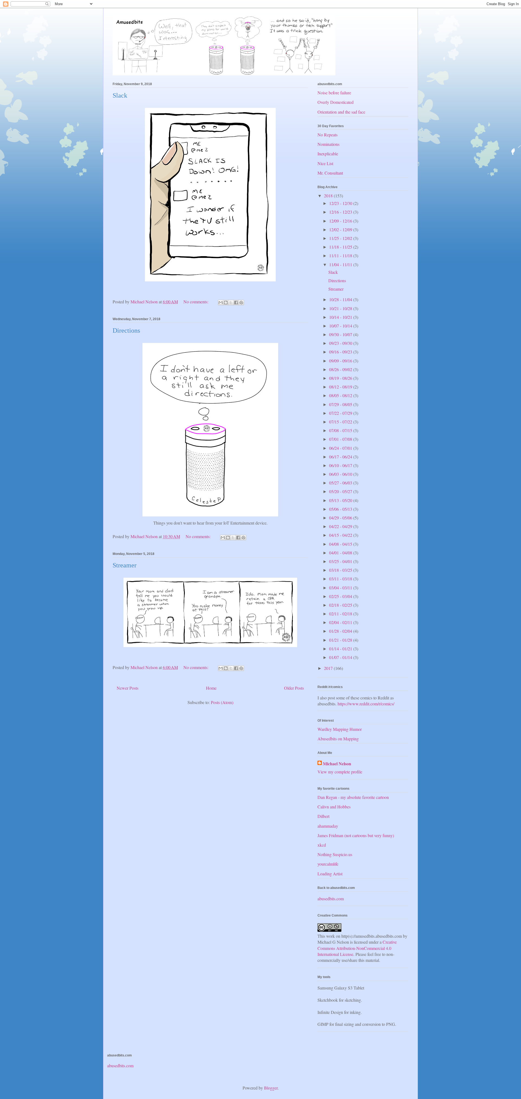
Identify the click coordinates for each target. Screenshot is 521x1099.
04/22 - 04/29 (341, 526)
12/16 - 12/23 (341, 212)
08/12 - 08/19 (341, 387)
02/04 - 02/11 (341, 622)
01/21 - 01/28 (341, 640)
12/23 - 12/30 (341, 203)
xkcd (321, 845)
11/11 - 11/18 (341, 255)
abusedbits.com (330, 898)
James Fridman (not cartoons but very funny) (355, 835)
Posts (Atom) (222, 702)
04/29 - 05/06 (341, 517)
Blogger (271, 1088)
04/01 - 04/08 (341, 552)
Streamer (124, 565)
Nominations (328, 144)
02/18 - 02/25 (341, 605)
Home (211, 688)
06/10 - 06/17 (341, 465)
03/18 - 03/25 (341, 570)
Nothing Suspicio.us (334, 854)
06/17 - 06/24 (341, 456)
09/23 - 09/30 (341, 343)
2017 (329, 668)
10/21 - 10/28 (341, 308)
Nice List (325, 163)
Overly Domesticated (335, 102)
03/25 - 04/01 (341, 561)
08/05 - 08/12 (341, 395)
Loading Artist (329, 873)
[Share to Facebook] (236, 302)
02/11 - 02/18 (341, 613)
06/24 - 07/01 (341, 448)
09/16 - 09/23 (341, 352)
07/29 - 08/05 (341, 404)
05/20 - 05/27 (341, 491)
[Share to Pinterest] (241, 302)
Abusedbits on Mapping (338, 738)
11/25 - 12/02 (341, 238)
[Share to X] (231, 302)
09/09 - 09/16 (341, 361)
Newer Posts (127, 688)
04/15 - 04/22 (341, 535)
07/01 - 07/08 (341, 439)
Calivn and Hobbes (334, 806)
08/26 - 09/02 (341, 369)
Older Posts (294, 688)
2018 (329, 195)
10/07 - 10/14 (341, 326)
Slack (120, 95)
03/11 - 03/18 (341, 578)
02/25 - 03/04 (341, 596)
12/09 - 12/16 (341, 221)
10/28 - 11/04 (341, 299)
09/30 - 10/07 (341, 334)
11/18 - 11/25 (341, 247)
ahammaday (327, 826)
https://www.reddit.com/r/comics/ (366, 703)
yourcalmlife (327, 864)
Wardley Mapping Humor (339, 729)
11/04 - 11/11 (341, 264)
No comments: (196, 301)
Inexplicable (327, 153)
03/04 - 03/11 (341, 587)
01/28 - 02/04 (341, 631)
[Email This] (220, 302)
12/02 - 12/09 (341, 229)
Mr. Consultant (330, 173)
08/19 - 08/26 (341, 378)
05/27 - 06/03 (341, 483)
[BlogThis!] (225, 302)
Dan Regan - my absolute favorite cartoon (353, 797)
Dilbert (323, 816)
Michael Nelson (337, 764)
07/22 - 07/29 (341, 413)
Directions (126, 330)
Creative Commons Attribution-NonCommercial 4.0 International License (357, 948)
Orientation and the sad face (341, 112)
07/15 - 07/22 (341, 422)
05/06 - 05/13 (341, 509)
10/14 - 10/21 (341, 317)
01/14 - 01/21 (341, 648)
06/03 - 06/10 (341, 474)
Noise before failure (334, 92)
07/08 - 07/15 (341, 430)
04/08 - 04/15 (341, 544)
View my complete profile (339, 772)
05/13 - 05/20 (341, 500)
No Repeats (327, 134)
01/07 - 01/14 (341, 657)
